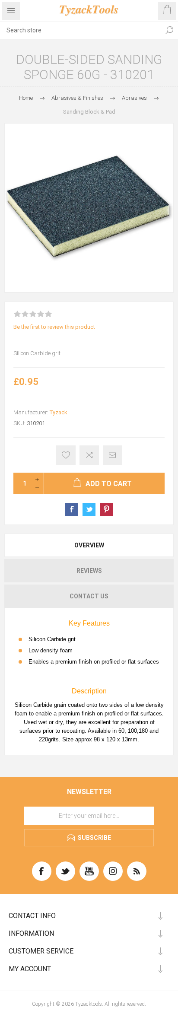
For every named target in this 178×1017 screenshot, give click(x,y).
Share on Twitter (89, 509)
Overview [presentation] (89, 545)
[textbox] (80, 30)
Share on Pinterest (106, 509)
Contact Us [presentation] (89, 596)
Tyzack (58, 412)
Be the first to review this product (54, 327)
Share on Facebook (71, 509)
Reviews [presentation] (89, 570)
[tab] (89, 545)
